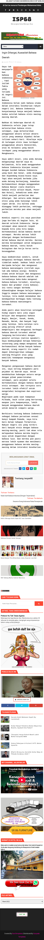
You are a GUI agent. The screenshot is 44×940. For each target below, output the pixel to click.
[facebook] (5, 10)
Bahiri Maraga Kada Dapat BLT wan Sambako (16, 518)
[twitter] (9, 10)
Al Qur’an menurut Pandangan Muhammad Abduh (22, 5)
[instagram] (21, 10)
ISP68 (22, 19)
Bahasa (19, 62)
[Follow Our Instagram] (36, 705)
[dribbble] (25, 10)
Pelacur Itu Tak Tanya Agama (12, 616)
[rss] (17, 10)
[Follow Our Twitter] (22, 705)
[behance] (33, 10)
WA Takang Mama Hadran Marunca (13, 578)
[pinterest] (13, 10)
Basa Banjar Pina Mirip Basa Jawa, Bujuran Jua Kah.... (19, 558)
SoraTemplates (17, 933)
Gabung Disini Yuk (23, 699)
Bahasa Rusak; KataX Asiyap (11, 538)
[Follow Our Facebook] (8, 705)
